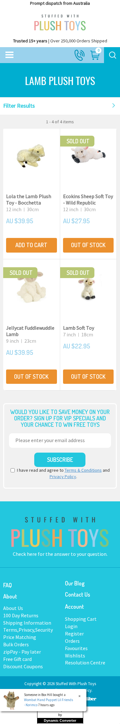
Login (71, 626)
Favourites (76, 648)
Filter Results (19, 105)
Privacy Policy (63, 476)
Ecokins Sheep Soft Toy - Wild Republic (88, 199)
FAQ (7, 585)
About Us (13, 608)
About (10, 596)
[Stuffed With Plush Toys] (60, 21)
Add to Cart (31, 244)
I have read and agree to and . (63, 473)
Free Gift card (17, 659)
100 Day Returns (20, 615)
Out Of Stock (88, 244)
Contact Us (77, 594)
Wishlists (75, 655)
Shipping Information (27, 623)
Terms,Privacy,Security (28, 630)
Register (74, 633)
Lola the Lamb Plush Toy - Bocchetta (28, 199)
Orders (72, 641)
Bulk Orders (16, 644)
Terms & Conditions (83, 470)
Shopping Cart (81, 619)
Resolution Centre (85, 662)
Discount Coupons (23, 666)
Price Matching (19, 637)
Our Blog (74, 583)
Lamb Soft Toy (78, 328)
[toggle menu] (9, 55)
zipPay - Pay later (22, 652)
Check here (25, 554)
